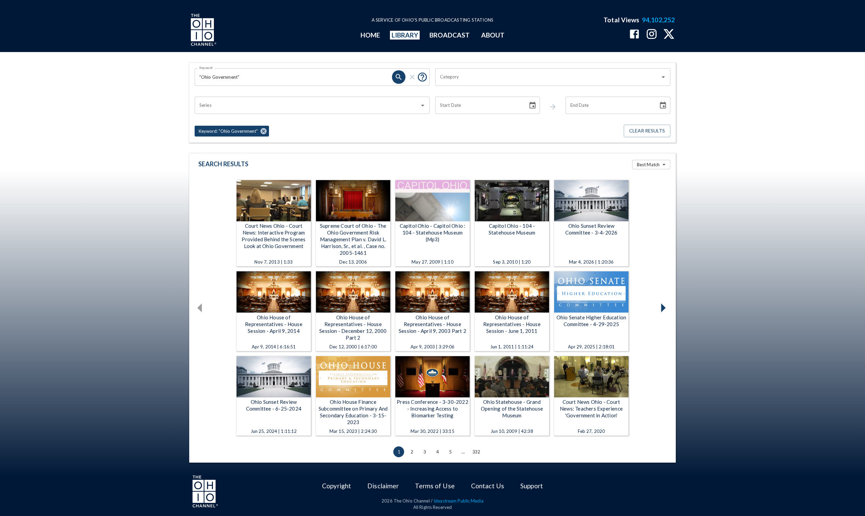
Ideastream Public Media (459, 500)
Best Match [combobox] (648, 164)
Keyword (206, 68)
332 (476, 451)
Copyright (336, 486)
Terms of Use (434, 486)
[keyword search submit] (398, 77)
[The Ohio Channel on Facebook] (634, 34)
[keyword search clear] (412, 77)
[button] (232, 131)
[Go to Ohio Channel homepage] (202, 31)
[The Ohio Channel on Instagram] (652, 34)
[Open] (663, 77)
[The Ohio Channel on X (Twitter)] (669, 34)
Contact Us (487, 486)
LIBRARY (405, 35)
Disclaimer (383, 486)
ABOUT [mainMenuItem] (492, 35)
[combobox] (547, 77)
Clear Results (647, 130)
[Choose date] (532, 105)
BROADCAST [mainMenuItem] (449, 35)
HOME (370, 35)
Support (531, 486)
